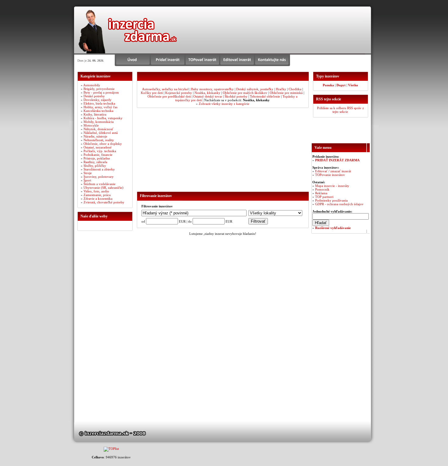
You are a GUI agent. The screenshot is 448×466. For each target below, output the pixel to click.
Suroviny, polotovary (99, 176)
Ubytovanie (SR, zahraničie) (103, 187)
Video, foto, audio (96, 191)
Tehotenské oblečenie (265, 96)
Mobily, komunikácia (99, 122)
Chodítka (295, 89)
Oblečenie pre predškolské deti (169, 96)
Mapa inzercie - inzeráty (332, 186)
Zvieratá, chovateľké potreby (104, 202)
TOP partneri (324, 197)
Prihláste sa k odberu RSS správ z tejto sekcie (340, 109)
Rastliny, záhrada (95, 162)
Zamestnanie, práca (97, 195)
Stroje (88, 173)
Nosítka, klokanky (207, 93)
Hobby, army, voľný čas (100, 107)
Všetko (353, 85)
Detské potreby (94, 96)
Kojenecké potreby (178, 93)
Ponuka (328, 85)
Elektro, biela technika (99, 103)
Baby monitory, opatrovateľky (212, 89)
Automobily (91, 85)
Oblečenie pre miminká (286, 93)
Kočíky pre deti (152, 93)
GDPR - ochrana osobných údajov (339, 204)
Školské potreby (236, 96)
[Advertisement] (293, 27)
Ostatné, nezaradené (98, 147)
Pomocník (322, 189)
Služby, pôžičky (95, 165)
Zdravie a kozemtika (98, 198)
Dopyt (341, 85)
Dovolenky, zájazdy (98, 100)
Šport (87, 180)
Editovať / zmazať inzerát (333, 171)
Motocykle (91, 125)
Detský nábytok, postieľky (254, 89)
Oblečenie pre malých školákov (245, 93)
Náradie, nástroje (95, 136)
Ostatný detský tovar (207, 96)
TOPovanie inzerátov (330, 175)
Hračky (281, 89)
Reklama (321, 193)
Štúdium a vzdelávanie (100, 184)
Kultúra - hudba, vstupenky (103, 118)
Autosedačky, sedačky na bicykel (165, 89)
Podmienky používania (331, 200)
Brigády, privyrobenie (99, 89)
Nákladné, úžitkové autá (101, 132)
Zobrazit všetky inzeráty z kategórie (224, 104)
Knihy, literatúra (95, 114)
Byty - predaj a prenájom (101, 92)
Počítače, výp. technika (100, 151)
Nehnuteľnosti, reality (99, 140)
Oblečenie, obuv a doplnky (103, 143)
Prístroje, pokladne (97, 158)
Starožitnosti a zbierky (99, 169)
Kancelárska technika (98, 111)
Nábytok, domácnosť (98, 129)
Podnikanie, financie (98, 154)
